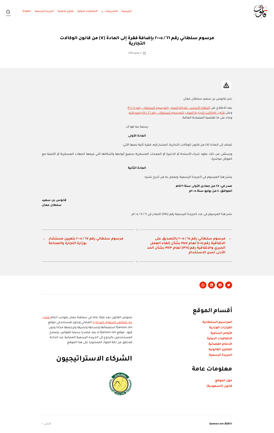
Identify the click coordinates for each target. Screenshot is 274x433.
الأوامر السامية (221, 333)
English (27, 11)
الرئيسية (127, 11)
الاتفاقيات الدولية (88, 11)
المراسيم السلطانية (217, 322)
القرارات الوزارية (220, 327)
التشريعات (111, 11)
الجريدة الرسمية (44, 11)
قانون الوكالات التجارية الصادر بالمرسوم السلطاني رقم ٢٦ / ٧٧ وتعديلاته (177, 113)
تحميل (226, 85)
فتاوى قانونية (66, 11)
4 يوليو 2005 (134, 53)
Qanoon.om (216, 424)
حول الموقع (223, 380)
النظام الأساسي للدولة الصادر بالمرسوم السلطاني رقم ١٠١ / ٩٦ (169, 108)
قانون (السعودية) (219, 386)
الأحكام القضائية (220, 344)
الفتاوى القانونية (220, 349)
